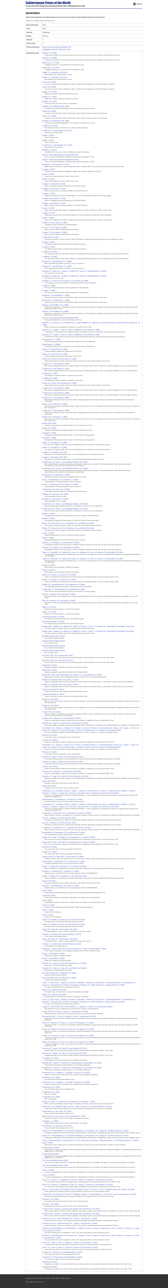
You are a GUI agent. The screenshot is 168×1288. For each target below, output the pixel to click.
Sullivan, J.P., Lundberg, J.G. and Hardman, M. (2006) (60, 542)
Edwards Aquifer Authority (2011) (53, 636)
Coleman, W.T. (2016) (49, 740)
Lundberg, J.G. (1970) (49, 126)
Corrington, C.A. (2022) (50, 1058)
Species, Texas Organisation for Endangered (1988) (60, 318)
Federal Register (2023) (50, 1147)
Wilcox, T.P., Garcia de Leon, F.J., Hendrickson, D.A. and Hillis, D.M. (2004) (68, 523)
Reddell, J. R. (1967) (49, 101)
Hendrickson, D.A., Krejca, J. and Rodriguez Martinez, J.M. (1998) (65, 462)
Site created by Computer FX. (35, 1282)
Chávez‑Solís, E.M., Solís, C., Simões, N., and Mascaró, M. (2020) (65, 1011)
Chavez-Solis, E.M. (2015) (51, 712)
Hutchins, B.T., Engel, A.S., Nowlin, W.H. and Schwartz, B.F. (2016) (65, 723)
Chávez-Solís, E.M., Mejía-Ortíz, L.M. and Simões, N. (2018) (63, 857)
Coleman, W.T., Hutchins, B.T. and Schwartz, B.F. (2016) (61, 718)
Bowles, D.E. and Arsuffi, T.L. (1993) (54, 404)
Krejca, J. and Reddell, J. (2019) (53, 953)
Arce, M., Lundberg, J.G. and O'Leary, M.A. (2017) (59, 818)
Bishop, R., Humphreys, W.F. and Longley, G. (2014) (60, 680)
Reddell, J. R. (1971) (49, 150)
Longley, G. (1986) (48, 285)
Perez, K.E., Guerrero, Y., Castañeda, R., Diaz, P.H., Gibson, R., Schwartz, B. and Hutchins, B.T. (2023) (77, 1180)
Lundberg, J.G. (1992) (49, 373)
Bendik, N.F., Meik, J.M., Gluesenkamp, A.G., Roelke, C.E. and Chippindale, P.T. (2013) (72, 675)
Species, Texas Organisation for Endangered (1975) (60, 155)
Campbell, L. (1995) (49, 433)
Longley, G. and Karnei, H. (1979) (53, 184)
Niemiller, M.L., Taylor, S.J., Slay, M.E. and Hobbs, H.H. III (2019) (64, 963)
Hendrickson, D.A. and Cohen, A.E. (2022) (57, 1111)
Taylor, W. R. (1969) (49, 111)
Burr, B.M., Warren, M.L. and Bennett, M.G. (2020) (59, 973)
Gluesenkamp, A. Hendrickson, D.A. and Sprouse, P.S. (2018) (63, 832)
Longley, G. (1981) (48, 242)
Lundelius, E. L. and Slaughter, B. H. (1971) (57, 130)
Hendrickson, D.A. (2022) (51, 1077)
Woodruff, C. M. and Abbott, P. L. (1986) (55, 295)
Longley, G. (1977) (48, 169)
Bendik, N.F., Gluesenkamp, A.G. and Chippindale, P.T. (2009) (63, 584)
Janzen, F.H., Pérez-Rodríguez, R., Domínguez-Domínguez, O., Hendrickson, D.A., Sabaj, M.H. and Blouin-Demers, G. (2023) (85, 1131)
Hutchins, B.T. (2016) (49, 735)
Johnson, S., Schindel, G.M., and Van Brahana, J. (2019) (61, 934)
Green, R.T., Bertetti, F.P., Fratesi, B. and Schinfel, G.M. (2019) (63, 919)
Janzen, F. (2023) (48, 1170)
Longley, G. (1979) (48, 193)
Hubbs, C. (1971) (48, 135)
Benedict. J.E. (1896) (49, 53)
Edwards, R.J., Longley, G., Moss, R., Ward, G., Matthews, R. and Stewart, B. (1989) (71, 330)
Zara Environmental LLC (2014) (53, 689)
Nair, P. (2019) (47, 890)
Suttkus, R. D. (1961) (49, 92)
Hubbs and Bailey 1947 (57, 47)
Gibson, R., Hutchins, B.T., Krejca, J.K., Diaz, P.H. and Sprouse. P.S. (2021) (68, 1023)
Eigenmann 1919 (56, 49)
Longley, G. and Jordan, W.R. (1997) (54, 452)
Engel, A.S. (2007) (48, 565)
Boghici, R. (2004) (48, 513)
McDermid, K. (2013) (49, 665)
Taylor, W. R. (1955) (49, 82)
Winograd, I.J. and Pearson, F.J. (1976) (55, 164)
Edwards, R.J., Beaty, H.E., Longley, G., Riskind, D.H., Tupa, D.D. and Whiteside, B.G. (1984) (74, 271)
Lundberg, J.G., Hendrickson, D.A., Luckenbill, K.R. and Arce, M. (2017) (66, 813)
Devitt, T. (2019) (47, 910)
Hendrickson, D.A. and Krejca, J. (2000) (56, 475)
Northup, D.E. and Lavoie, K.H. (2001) (55, 494)
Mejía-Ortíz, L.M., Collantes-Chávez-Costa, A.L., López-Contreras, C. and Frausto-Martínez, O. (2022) (77, 1106)
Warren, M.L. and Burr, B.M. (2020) (54, 990)
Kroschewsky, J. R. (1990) (51, 339)
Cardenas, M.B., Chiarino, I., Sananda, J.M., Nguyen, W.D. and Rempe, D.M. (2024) (71, 1209)
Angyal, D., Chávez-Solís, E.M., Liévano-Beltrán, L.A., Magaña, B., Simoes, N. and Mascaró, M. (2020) (77, 1007)
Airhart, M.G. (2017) (49, 781)
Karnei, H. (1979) (48, 208)
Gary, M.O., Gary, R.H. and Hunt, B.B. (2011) (57, 655)
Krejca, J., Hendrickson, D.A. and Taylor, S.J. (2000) (60, 480)
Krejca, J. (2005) (48, 533)
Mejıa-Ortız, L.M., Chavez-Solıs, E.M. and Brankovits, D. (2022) (64, 1116)
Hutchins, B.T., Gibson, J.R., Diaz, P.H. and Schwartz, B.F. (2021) (64, 1048)
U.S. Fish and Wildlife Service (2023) (55, 1160)
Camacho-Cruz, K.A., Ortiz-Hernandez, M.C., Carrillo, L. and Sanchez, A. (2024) (69, 1218)
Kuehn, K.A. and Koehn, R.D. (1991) (54, 349)
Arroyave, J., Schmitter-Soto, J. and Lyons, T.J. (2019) (60, 871)
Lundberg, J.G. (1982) (49, 252)
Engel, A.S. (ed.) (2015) (50, 699)
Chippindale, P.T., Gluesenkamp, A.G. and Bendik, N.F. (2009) (63, 589)
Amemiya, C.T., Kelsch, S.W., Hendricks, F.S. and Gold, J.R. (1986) (65, 281)
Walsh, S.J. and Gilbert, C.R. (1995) (54, 442)
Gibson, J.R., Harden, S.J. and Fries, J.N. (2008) (59, 575)
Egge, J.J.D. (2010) (49, 607)
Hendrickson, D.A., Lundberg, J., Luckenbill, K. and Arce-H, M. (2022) (66, 1072)
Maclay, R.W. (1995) (49, 423)
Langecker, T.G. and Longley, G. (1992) (55, 364)
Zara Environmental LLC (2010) (53, 617)
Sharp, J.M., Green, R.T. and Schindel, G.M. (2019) (59, 929)
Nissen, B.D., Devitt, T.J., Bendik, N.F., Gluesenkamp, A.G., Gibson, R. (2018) (68, 837)
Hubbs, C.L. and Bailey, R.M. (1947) (54, 72)
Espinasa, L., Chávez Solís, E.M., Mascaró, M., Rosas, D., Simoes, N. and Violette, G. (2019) (74, 949)
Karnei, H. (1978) (48, 174)
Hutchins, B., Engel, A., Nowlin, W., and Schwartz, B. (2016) (62, 757)
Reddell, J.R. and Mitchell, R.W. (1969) (55, 106)
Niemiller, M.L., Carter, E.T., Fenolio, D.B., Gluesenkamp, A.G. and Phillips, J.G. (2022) (72, 1063)
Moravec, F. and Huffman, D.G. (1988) (55, 305)
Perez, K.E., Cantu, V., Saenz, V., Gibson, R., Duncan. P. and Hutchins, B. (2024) (70, 1242)
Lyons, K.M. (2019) (48, 881)
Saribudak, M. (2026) (49, 1262)
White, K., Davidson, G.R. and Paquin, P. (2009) (58, 594)
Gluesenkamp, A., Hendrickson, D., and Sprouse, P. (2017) (62, 799)
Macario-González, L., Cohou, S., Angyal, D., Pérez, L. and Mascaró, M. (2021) (69, 1016)
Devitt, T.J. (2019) (48, 905)
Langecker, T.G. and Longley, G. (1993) (55, 398)
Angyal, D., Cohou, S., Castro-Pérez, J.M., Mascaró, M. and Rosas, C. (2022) (68, 1102)
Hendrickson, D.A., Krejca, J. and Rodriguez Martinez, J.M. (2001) (65, 504)
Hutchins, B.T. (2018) (49, 847)
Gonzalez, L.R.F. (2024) (50, 1199)
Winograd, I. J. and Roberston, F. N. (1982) (57, 261)
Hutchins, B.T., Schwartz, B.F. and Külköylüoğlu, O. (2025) (62, 1252)
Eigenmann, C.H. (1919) (50, 63)
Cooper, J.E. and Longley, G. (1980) (54, 222)
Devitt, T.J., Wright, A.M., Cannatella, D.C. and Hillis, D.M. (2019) (64, 866)
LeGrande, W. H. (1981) (50, 237)
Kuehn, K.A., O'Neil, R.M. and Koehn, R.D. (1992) (59, 359)
